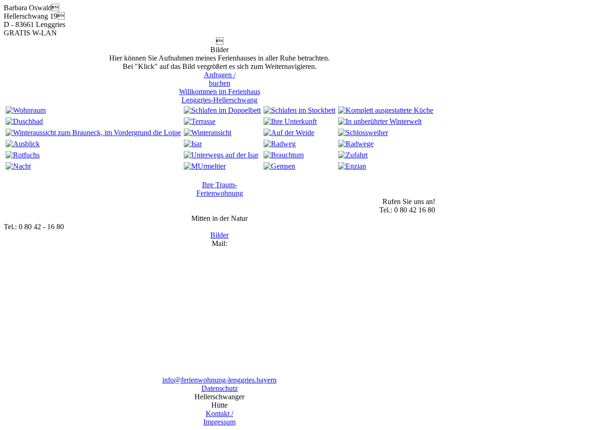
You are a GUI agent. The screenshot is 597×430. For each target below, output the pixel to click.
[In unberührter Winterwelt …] (380, 121)
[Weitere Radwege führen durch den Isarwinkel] (356, 144)
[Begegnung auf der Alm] (205, 166)
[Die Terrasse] (199, 121)
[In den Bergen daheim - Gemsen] (279, 166)
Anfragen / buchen (220, 79)
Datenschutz (219, 388)
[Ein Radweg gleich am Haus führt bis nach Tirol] (280, 144)
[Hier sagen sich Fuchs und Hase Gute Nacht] (23, 155)
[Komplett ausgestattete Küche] (385, 110)
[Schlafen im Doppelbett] (222, 110)
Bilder (219, 235)
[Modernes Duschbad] (24, 121)
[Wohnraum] (26, 110)
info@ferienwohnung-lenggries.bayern (219, 380)
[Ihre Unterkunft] (290, 121)
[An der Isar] (193, 144)
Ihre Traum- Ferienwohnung (219, 189)
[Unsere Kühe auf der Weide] (289, 133)
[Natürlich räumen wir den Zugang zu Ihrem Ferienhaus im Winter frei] (207, 133)
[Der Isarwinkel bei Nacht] (18, 166)
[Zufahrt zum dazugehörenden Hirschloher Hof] (353, 155)
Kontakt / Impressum (219, 418)
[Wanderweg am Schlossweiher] (363, 133)
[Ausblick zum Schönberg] (23, 144)
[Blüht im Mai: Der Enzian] (352, 166)
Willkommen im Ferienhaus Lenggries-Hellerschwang (219, 96)
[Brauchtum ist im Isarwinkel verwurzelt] (284, 155)
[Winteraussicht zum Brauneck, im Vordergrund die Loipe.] (93, 133)
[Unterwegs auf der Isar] (221, 155)
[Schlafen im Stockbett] (299, 110)
